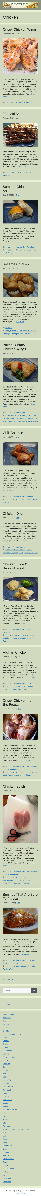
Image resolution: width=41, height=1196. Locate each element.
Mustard (27, 553)
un (4, 1175)
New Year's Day (26, 880)
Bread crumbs (10, 550)
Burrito (7, 966)
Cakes (5, 1037)
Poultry (10, 253)
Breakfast (6, 1031)
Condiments (7, 1051)
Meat (5, 253)
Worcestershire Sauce (22, 775)
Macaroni (6, 1096)
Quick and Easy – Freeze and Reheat (17, 1129)
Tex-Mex (34, 553)
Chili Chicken (13, 433)
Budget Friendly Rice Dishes (13, 1034)
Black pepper (10, 686)
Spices (5, 1162)
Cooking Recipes (18, 413)
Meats (19, 172)
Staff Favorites (27, 102)
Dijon (16, 553)
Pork (4, 1123)
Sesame (27, 334)
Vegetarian (7, 1182)
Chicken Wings (21, 421)
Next (10, 979)
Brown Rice (16, 635)
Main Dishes (30, 960)
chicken (23, 250)
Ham (4, 1077)
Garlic (25, 686)
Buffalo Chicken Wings (18, 418)
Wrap (11, 969)
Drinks (5, 1070)
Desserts (6, 1064)
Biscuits (6, 1024)
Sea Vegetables (17, 334)
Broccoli (8, 635)
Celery (22, 877)
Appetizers (9, 102)
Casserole (11, 421)
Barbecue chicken (12, 250)
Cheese (6, 1041)
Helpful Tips (7, 1080)
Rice (27, 629)
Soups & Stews (8, 1159)
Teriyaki (6, 502)
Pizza (5, 1119)
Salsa (5, 1142)
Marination (32, 686)
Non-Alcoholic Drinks (11, 1110)
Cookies (6, 1054)
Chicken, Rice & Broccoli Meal (15, 566)
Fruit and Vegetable (18, 638)
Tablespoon (27, 883)
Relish (5, 1133)
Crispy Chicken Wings (20, 29)
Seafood (6, 1152)
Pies (4, 1116)
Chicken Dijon (13, 513)
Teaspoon (6, 641)
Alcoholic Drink (8, 1015)
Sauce (25, 172)
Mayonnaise (31, 250)
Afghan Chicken (15, 652)
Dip (4, 1067)
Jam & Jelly (7, 1090)
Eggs (5, 1074)
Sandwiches (17, 247)
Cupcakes (6, 1060)
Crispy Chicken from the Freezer (18, 702)
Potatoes (6, 1126)
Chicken (18, 102)
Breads (5, 1028)
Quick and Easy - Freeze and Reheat (17, 963)
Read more (22, 166)
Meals (29, 638)
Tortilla (5, 969)
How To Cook (8, 1087)
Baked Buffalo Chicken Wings (14, 347)
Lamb (5, 1093)
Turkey (5, 1172)
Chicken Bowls (14, 786)
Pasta (5, 1113)
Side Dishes (7, 1155)
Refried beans (21, 966)
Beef (7, 172)
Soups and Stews (16, 689)
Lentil (17, 880)
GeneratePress (20, 1193)
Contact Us (7, 1004)
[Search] (34, 990)
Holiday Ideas (8, 1083)
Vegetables (7, 1178)
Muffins (6, 1106)
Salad (5, 1139)
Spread (5, 1165)
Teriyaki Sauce (14, 114)
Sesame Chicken (16, 264)
